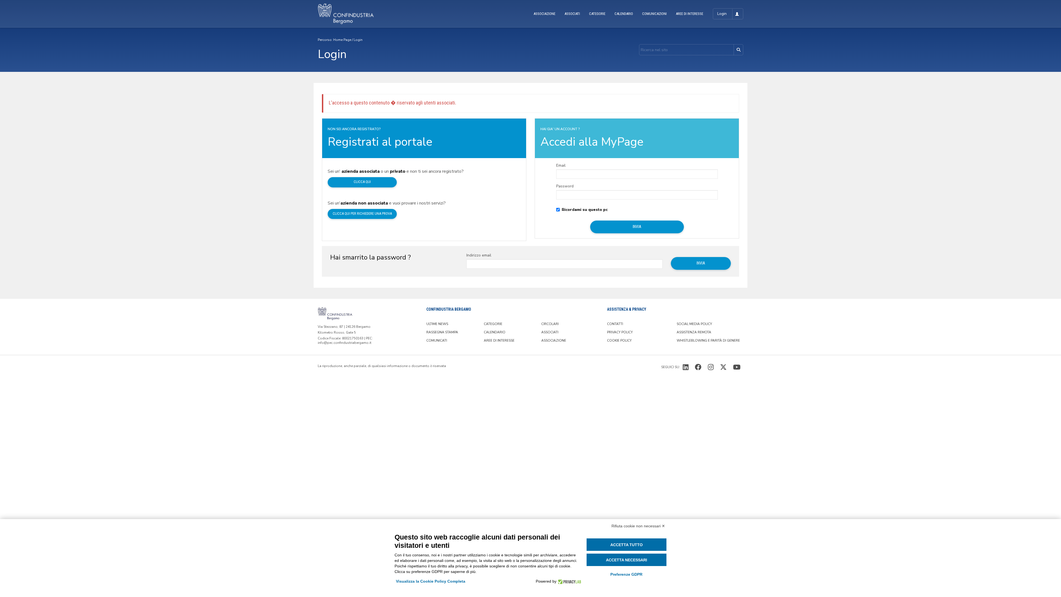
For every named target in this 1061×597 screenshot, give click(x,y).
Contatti (615, 324)
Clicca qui (362, 182)
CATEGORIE (597, 14)
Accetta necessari (626, 560)
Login (358, 40)
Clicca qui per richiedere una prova (362, 213)
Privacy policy (620, 332)
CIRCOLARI (550, 324)
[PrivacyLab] (568, 581)
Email (561, 165)
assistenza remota (694, 332)
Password (565, 186)
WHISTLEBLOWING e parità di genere (708, 340)
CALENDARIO (623, 14)
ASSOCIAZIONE (544, 14)
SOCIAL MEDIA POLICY (694, 324)
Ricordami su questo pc (585, 209)
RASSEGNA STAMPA (442, 332)
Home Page (342, 40)
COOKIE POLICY (619, 340)
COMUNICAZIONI (654, 14)
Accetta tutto (626, 545)
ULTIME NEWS (437, 324)
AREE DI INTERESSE (689, 14)
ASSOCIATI (572, 14)
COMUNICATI (436, 340)
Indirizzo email (478, 255)
